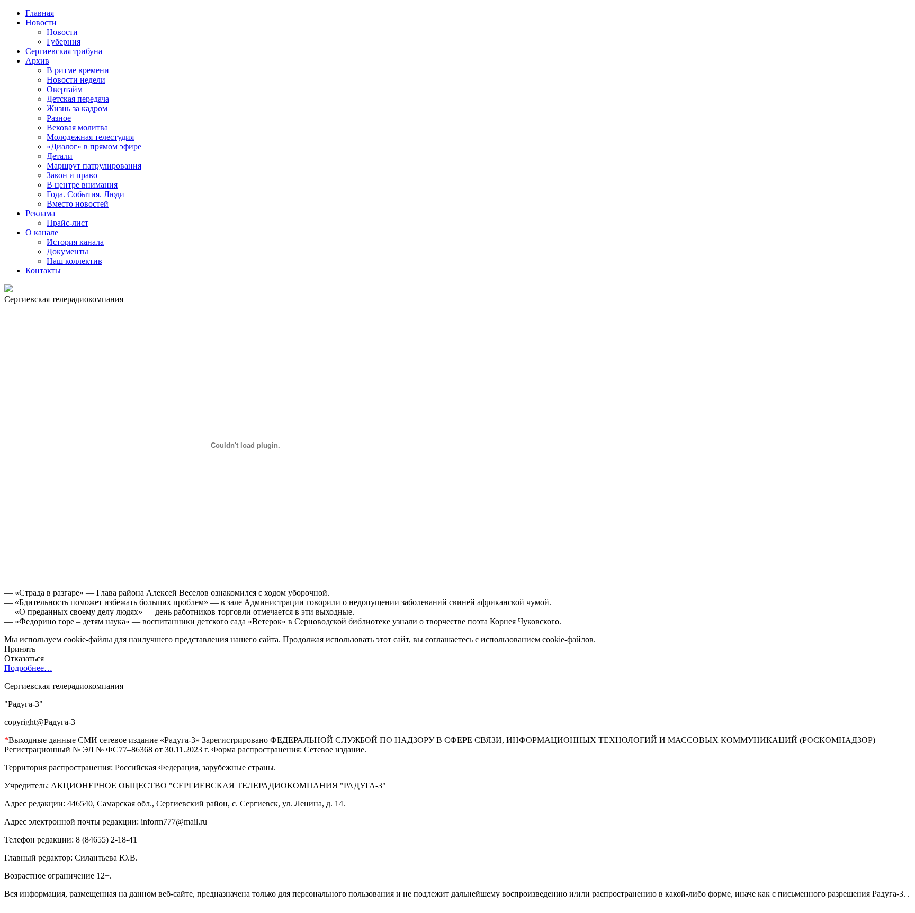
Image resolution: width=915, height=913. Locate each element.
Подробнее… (28, 667)
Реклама (40, 213)
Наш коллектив (74, 260)
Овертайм (65, 89)
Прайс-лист (67, 222)
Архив (37, 60)
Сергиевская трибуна (63, 51)
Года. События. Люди (85, 194)
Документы (67, 251)
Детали (60, 156)
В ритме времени (78, 70)
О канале (41, 232)
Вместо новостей (78, 203)
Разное (59, 117)
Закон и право (72, 175)
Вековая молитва (77, 127)
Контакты (43, 270)
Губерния (63, 41)
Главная (39, 12)
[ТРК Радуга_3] (8, 289)
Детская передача (78, 98)
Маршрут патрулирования (94, 165)
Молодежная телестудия (90, 136)
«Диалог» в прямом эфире (94, 146)
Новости (41, 22)
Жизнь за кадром (77, 108)
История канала (75, 241)
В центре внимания (82, 184)
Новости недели (76, 79)
